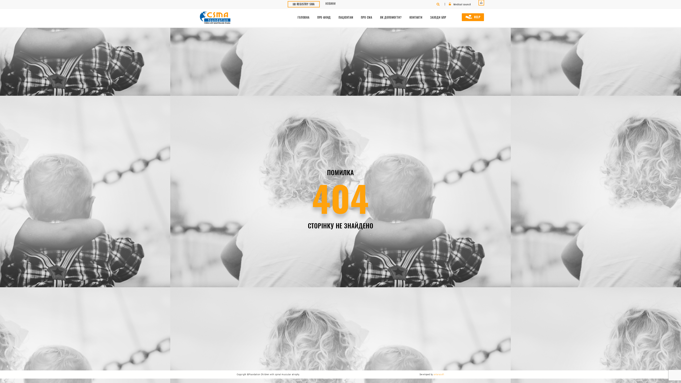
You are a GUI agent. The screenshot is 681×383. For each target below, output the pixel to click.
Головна (303, 17)
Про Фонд (324, 17)
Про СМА (366, 17)
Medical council (462, 4)
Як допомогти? (391, 17)
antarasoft (439, 374)
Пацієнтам (346, 17)
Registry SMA (305, 4)
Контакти (415, 17)
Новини (330, 3)
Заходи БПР (438, 17)
